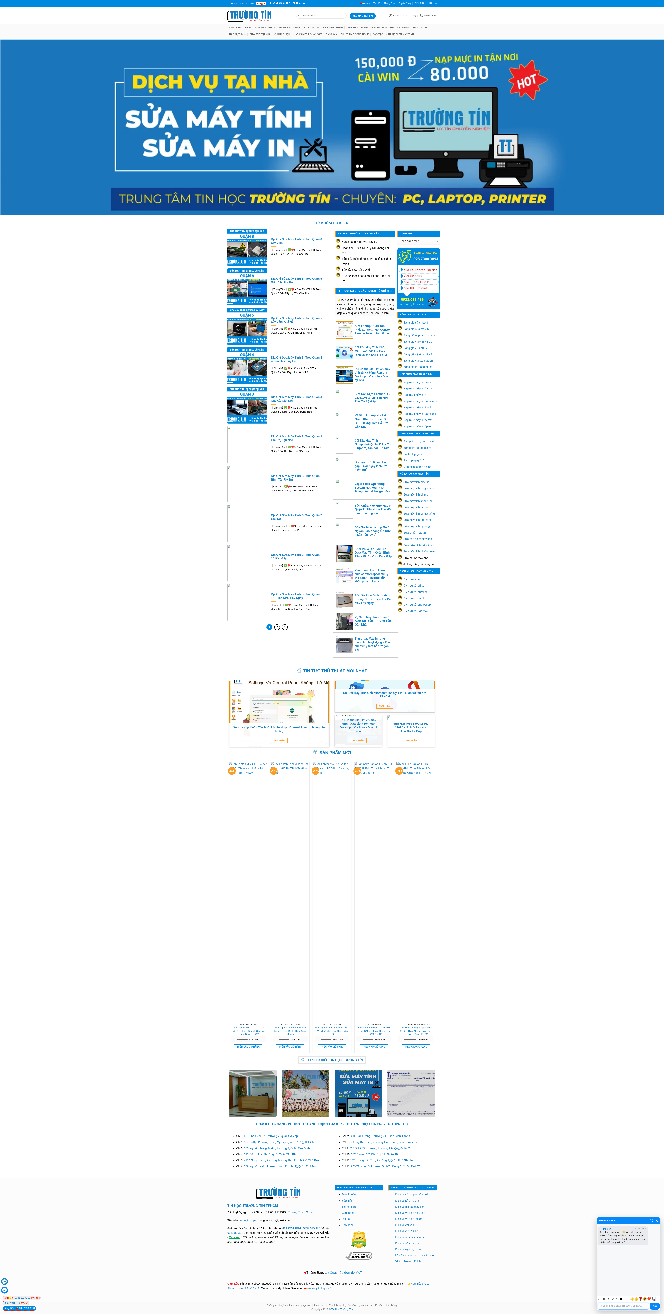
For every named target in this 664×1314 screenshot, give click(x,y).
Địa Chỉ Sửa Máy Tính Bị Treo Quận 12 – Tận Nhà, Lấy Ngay (295, 596)
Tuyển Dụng (405, 3)
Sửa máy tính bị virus (416, 482)
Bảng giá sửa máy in (416, 329)
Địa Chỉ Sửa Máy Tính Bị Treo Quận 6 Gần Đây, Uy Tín (296, 280)
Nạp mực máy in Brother (418, 382)
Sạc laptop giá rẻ (413, 460)
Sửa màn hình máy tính (417, 545)
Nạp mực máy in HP (415, 394)
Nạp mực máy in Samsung (419, 413)
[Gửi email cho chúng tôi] (280, 3)
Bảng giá (331, 34)
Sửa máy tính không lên (418, 501)
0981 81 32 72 (236, 1232)
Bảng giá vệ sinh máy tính (419, 354)
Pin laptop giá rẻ (413, 454)
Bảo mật (347, 1200)
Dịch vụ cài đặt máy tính (410, 1206)
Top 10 (376, 3)
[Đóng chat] (656, 1220)
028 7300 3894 (292, 1228)
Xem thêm (279, 741)
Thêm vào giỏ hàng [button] (248, 1047)
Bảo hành (348, 1225)
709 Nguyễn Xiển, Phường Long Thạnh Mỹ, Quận (280, 1166)
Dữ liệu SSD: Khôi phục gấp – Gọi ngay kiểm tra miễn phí (371, 466)
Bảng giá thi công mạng (417, 366)
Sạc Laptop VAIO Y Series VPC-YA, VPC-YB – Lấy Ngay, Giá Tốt (332, 1030)
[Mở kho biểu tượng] (657, 1299)
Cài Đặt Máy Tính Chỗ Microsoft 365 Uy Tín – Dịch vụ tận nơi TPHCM (371, 351)
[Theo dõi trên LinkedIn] (294, 3)
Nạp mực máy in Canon (418, 388)
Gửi (655, 1306)
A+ (617, 1299)
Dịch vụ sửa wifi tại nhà (409, 1237)
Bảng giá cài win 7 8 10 (417, 341)
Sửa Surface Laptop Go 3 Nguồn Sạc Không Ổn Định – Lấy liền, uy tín (373, 531)
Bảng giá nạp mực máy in (419, 335)
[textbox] (623, 1306)
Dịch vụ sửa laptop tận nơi (411, 1194)
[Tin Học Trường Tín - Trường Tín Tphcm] (259, 16)
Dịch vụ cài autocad (415, 592)
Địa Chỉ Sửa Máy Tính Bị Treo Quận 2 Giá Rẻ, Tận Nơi (296, 438)
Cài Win (402, 27)
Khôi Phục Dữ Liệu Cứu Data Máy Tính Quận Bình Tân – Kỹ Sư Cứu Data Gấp (373, 552)
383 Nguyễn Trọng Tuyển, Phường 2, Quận (277, 1148)
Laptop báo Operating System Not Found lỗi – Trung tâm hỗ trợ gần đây (372, 487)
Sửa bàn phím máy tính (417, 538)
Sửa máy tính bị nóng (416, 526)
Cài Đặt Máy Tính (383, 27)
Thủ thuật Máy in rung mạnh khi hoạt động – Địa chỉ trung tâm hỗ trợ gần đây (372, 644)
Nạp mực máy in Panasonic (420, 401)
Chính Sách (252, 1288)
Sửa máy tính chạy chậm (418, 488)
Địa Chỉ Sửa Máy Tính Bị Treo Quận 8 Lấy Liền (296, 241)
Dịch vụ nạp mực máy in (410, 1249)
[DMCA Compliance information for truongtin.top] (358, 1255)
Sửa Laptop (311, 27)
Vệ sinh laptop (333, 27)
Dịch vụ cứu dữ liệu (407, 1231)
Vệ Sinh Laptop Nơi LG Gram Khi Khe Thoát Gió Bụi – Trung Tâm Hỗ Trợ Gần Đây (371, 421)
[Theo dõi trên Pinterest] (287, 3)
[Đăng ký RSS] (290, 3)
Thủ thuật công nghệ (355, 34)
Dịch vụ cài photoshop (417, 604)
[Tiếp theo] (285, 627)
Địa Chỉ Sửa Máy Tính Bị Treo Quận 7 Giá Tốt (296, 517)
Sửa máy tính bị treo (415, 494)
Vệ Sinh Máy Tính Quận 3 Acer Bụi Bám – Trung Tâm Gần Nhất (373, 620)
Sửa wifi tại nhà (260, 34)
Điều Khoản (235, 1288)
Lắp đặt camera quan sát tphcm (414, 1255)
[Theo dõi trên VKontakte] (304, 3)
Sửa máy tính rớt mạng (417, 519)
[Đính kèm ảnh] (600, 1299)
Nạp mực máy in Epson (417, 426)
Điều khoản (349, 1194)
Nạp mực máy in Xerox (417, 420)
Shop (248, 27)
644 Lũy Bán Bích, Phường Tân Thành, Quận (383, 1142)
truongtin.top (247, 1220)
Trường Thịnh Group (300, 1212)
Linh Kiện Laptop (357, 27)
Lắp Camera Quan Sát (308, 34)
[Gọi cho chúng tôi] (284, 3)
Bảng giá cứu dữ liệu (416, 348)
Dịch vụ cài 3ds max (415, 611)
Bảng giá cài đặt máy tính (418, 360)
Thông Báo (389, 3)
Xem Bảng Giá (420, 1283)
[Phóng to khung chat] (651, 1220)
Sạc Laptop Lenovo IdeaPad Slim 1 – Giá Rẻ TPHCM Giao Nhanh (290, 1030)
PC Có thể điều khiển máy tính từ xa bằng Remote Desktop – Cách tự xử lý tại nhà (372, 374)
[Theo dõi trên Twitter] (277, 3)
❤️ (649, 1299)
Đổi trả (346, 1218)
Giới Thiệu (420, 3)
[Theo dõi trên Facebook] (270, 3)
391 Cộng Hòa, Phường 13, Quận (271, 1154)
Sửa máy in (420, 27)
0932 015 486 (311, 1228)
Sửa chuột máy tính (415, 532)
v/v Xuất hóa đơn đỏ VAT (343, 1272)
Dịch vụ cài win (412, 579)
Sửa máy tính (263, 27)
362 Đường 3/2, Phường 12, (374, 1154)
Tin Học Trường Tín (342, 1309)
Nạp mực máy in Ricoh (417, 407)
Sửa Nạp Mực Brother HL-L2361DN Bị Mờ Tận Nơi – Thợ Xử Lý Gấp (372, 397)
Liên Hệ (433, 3)
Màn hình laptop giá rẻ (417, 466)
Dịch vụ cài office (413, 585)
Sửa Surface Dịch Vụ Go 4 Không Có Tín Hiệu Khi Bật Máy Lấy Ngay (373, 599)
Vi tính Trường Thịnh (408, 1261)
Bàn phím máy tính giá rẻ (418, 441)
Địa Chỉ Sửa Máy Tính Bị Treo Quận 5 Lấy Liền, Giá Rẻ (296, 320)
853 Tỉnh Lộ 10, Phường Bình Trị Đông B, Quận (386, 1166)
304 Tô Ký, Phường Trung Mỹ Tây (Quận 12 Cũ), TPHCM (279, 1142)
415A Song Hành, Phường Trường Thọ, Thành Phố (282, 1160)
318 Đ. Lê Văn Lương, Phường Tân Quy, (379, 1148)
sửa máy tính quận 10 (320, 1288)
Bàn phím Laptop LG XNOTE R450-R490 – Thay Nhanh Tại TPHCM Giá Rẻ (373, 1030)
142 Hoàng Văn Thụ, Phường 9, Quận (381, 1160)
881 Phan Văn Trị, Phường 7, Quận (271, 1136)
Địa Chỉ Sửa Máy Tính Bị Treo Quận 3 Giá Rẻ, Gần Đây (296, 398)
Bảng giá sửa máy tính (417, 322)
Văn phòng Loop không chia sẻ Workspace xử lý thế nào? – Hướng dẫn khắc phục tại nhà (371, 576)
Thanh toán (349, 1206)
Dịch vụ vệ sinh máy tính (410, 1212)
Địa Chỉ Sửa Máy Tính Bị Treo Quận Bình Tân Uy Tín (295, 477)
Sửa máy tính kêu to (415, 507)
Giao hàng (348, 1212)
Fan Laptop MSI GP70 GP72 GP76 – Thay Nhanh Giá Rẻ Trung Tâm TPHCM (248, 1030)
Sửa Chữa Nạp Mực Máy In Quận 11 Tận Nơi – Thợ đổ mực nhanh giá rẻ (373, 509)
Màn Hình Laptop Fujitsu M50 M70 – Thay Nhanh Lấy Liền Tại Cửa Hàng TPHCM (415, 1030)
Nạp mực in (236, 34)
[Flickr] (300, 3)
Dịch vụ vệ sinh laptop (408, 1218)
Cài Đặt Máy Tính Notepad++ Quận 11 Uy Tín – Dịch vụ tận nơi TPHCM (373, 444)
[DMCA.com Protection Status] (359, 1239)
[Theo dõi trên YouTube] (297, 3)
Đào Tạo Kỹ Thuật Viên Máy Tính (393, 34)
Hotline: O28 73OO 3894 (241, 3)
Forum (366, 3)
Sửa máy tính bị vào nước (419, 551)
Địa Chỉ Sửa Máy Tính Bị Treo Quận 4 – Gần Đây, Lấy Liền (296, 359)
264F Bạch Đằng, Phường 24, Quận (379, 1136)
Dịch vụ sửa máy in (407, 1243)
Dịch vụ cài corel (413, 598)
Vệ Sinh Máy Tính (289, 27)
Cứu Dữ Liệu (282, 34)
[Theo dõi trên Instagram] (274, 3)
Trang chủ (234, 27)
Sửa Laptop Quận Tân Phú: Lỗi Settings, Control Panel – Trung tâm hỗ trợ (373, 329)
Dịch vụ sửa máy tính (408, 1200)
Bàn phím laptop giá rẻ (417, 447)
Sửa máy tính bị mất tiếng (419, 513)
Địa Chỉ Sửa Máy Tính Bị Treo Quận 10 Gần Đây (295, 556)
